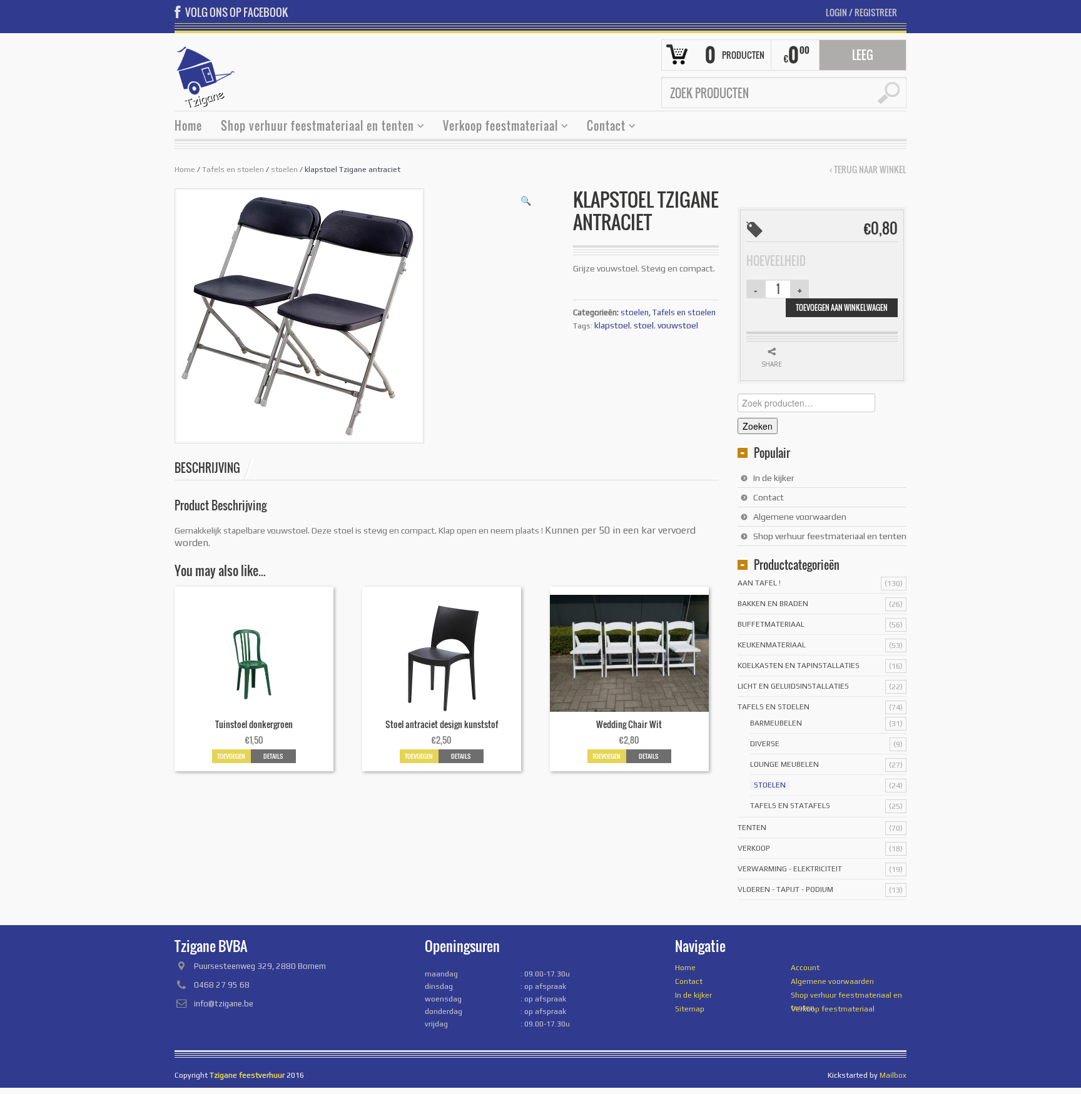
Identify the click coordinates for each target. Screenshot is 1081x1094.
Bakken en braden (773, 603)
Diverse (764, 743)
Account (805, 967)
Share (771, 364)
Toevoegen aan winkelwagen (842, 307)
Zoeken (758, 426)
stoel (644, 325)
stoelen (284, 169)
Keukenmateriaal (772, 645)
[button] (525, 201)
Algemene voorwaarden (799, 517)
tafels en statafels (790, 805)
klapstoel (612, 325)
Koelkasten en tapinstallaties (799, 665)
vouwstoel (677, 325)
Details (273, 756)
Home (188, 126)
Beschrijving (207, 468)
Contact (601, 127)
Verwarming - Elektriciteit (790, 868)
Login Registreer (861, 12)
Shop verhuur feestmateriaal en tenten (312, 127)
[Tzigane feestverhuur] (206, 76)
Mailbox (893, 1075)
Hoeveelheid (776, 261)
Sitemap (689, 1009)
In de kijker (773, 478)
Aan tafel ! (759, 583)
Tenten (752, 827)
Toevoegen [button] (231, 756)
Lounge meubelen (784, 764)
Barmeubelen (776, 723)
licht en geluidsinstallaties (793, 686)
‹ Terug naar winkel (868, 169)
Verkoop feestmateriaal (496, 127)
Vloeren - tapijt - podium (785, 889)
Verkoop (754, 848)
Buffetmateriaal (771, 624)
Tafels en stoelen (233, 169)
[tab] (214, 468)
